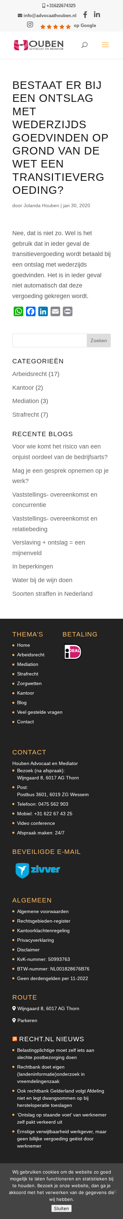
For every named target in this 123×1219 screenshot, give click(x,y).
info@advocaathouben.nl (49, 15)
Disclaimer (28, 949)
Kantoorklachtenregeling (43, 930)
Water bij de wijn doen (42, 580)
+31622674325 (60, 5)
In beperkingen (32, 566)
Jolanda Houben (41, 205)
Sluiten (61, 1208)
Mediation (25, 401)
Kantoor (23, 387)
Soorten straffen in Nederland (52, 593)
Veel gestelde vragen (40, 712)
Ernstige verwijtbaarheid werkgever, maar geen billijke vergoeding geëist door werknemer (62, 1139)
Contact (25, 721)
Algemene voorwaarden (43, 911)
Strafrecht (25, 414)
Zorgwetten (29, 683)
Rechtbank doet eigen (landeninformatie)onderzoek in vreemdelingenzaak (51, 1074)
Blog (22, 702)
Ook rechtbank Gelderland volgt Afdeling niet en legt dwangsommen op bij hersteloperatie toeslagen (60, 1098)
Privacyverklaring (35, 940)
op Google (85, 25)
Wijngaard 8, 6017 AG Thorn (48, 1008)
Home (23, 645)
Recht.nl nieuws (51, 1039)
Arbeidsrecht (29, 374)
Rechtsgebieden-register (43, 921)
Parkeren (27, 1020)
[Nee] (114, 1191)
